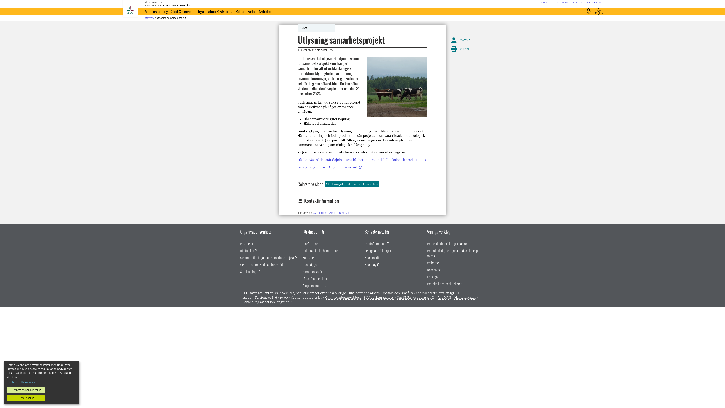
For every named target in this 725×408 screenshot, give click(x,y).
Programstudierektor (315, 286)
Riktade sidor (245, 11)
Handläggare (310, 265)
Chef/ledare (310, 244)
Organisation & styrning (214, 11)
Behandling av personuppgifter (265, 302)
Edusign (432, 277)
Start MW (149, 17)
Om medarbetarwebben (343, 297)
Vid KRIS (444, 297)
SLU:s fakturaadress (379, 297)
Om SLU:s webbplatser (414, 297)
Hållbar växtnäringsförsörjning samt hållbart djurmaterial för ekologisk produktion (360, 160)
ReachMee (434, 270)
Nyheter (265, 11)
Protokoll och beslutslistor (444, 284)
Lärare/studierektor (314, 279)
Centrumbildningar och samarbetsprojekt (267, 258)
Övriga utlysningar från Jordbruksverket (328, 167)
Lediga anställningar (378, 251)
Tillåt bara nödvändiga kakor (25, 390)
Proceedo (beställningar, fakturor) (448, 244)
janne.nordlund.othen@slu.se (331, 213)
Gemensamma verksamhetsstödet (262, 265)
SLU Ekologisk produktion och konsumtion (352, 184)
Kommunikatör (312, 272)
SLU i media (372, 258)
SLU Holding (248, 272)
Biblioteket (247, 251)
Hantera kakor (465, 297)
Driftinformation (375, 244)
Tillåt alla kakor (25, 398)
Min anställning (156, 11)
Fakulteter (246, 244)
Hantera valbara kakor (21, 382)
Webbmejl (433, 263)
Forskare (308, 258)
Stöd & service (182, 11)
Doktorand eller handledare (320, 251)
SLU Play (370, 265)
